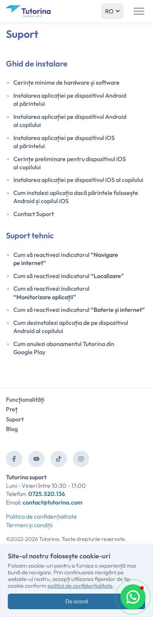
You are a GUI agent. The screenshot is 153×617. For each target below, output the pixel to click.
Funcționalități (25, 399)
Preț (11, 409)
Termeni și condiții (29, 525)
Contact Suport (33, 214)
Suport (15, 419)
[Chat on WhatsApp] (133, 597)
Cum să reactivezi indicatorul (68, 276)
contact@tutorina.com (52, 502)
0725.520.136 (46, 493)
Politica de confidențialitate (41, 516)
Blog (12, 428)
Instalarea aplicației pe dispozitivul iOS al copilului (78, 179)
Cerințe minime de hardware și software (66, 82)
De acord (76, 601)
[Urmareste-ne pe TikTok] (59, 459)
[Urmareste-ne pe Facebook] (14, 459)
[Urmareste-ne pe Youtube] (36, 459)
